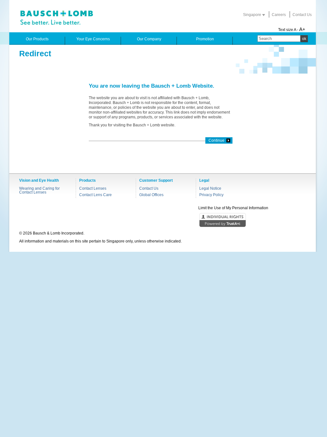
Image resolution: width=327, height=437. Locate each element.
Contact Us (302, 15)
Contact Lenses (92, 188)
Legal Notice (210, 188)
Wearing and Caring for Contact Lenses (39, 190)
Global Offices (151, 195)
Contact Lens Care (95, 195)
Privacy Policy (211, 195)
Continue (216, 140)
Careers (279, 15)
